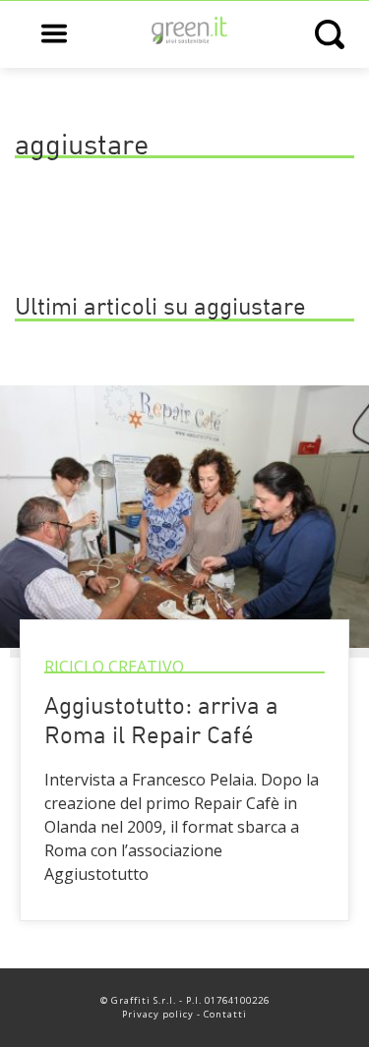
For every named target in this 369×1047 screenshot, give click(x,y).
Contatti (225, 1014)
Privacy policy (158, 1014)
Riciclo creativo (114, 666)
